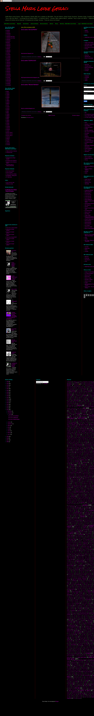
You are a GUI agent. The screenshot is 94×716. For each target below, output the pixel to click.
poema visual (79, 620)
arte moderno (78, 412)
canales (74, 432)
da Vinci (82, 466)
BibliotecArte (73, 427)
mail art (88, 570)
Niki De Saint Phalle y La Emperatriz (77, 600)
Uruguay (68, 681)
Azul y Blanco (87, 125)
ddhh (69, 467)
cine (85, 447)
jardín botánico (77, 548)
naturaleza (81, 598)
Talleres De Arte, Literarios (11, 151)
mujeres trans (81, 594)
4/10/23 (7, 124)
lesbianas (91, 560)
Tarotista (68, 665)
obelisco (68, 605)
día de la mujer (91, 471)
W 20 (88, 695)
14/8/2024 (8, 62)
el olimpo (79, 487)
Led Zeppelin (87, 559)
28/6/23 (7, 103)
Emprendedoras (85, 492)
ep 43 (76, 503)
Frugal (86, 282)
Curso (69, 466)
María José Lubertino (84, 575)
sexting (90, 649)
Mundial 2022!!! (70, 595)
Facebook (87, 77)
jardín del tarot (83, 548)
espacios (72, 510)
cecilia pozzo (86, 436)
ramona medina (70, 633)
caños (78, 432)
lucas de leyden (86, 568)
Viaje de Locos (88, 182)
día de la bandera (79, 471)
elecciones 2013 (88, 487)
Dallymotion (87, 248)
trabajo (74, 674)
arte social (73, 413)
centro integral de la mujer (74, 442)
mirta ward (70, 585)
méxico (68, 583)
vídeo (88, 684)
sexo (82, 649)
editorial (83, 483)
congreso (75, 456)
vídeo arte (68, 685)
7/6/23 (7, 99)
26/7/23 (7, 109)
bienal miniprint (78, 427)
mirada (90, 584)
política (71, 621)
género (78, 533)
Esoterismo (81, 509)
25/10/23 (8, 129)
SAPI (75, 645)
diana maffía (77, 476)
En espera (87, 133)
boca (69, 428)
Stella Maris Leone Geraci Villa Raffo (85, 659)
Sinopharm (69, 653)
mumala (85, 594)
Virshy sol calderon (88, 693)
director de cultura (75, 481)
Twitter (86, 78)
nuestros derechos (79, 604)
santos (91, 644)
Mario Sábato (85, 576)
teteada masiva (78, 666)
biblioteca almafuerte (85, 424)
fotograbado (86, 525)
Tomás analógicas (88, 148)
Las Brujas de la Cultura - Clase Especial (82, 558)
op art (77, 608)
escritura (73, 506)
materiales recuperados (81, 578)
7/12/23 (7, 141)
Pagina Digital (87, 215)
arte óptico (84, 412)
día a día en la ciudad (71, 471)
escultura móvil (70, 509)
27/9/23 (7, 123)
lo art (89, 565)
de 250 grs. (73, 467)
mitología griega (89, 585)
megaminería (84, 580)
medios (89, 579)
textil (82, 666)
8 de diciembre (72, 390)
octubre (9, 422)
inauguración (85, 543)
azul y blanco (86, 422)
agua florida (84, 396)
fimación (92, 521)
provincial (78, 628)
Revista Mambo (88, 220)
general (71, 533)
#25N (70, 382)
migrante (82, 584)
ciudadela (76, 448)
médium (79, 580)
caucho (74, 436)
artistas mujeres (78, 419)
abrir (83, 391)
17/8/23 (7, 114)
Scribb (86, 238)
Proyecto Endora (84, 628)
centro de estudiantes (83, 441)
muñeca (91, 595)
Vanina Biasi (81, 681)
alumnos (69, 400)
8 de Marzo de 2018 (85, 390)
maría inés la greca (76, 575)
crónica (79, 462)
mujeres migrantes (75, 594)
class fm (79, 449)
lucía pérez (92, 568)
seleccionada (69, 648)
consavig (82, 458)
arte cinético (73, 409)
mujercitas (83, 590)
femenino (77, 516)
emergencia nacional (71, 492)
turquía (79, 676)
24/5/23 (7, 92)
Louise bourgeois (79, 568)
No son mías (87, 180)
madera (90, 569)
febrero (9, 432)
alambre (77, 397)
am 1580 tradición (75, 400)
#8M (76, 382)
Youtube (86, 251)
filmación (82, 521)
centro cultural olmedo (83, 439)
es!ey (83, 503)
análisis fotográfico (70, 401)
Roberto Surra (87, 640)
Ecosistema (78, 483)
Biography (87, 427)
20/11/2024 (8, 80)
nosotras (77, 603)
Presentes (73, 624)
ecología (68, 483)
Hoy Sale (77, 540)
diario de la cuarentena (88, 476)
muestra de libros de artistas (82, 589)
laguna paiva (70, 555)
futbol (88, 531)
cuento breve (74, 463)
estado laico (82, 511)
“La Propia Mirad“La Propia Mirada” (87, 381)
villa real (79, 689)
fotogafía (72, 525)
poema (74, 620)
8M (90, 390)
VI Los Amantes (80, 683)
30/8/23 (7, 117)
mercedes (91, 580)
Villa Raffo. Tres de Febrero (72, 689)
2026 (8, 381)
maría (76, 574)
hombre (79, 539)
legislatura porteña (79, 560)
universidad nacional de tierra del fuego (74, 679)
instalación (68, 545)
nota (90, 603)
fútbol (91, 531)
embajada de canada (70, 491)
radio (77, 630)
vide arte (81, 684)
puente (82, 629)
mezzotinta (73, 583)
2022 (8, 388)
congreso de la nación (81, 456)
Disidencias (85, 481)
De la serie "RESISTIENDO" (30, 84)
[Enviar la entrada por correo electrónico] (44, 56)
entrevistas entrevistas (70, 503)
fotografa (91, 525)
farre (72, 516)
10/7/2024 (8, 54)
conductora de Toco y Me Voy (76, 454)
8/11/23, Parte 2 (9, 133)
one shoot (69, 608)
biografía (83, 427)
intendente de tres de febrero (87, 545)
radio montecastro (77, 631)
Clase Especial (89, 448)
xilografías (69, 698)
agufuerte (68, 397)
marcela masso (83, 573)
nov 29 (10, 414)
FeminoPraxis (87, 193)
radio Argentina (82, 630)
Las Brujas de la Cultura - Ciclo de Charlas (14, 365)
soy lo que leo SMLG (77, 655)
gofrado (77, 534)
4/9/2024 (8, 66)
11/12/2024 (8, 85)
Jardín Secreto (88, 179)
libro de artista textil (70, 563)
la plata (77, 554)
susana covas (73, 661)
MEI (87, 580)
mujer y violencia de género (76, 590)
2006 (8, 441)
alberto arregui (82, 397)
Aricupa (82, 406)
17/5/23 (7, 94)
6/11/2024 (8, 77)
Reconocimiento (69, 635)
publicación (69, 629)
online (73, 608)
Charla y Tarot (79, 443)
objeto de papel (77, 605)
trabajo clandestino (80, 674)
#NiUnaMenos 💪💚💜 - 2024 (79, 384)
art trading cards (78, 408)
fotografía (91, 526)
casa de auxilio (90, 433)
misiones (74, 585)
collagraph (68, 452)
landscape (80, 555)
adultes (73, 396)
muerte (88, 588)
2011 (8, 407)
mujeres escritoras (79, 593)
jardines (81, 549)
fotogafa (68, 525)
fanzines (68, 516)
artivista (92, 419)
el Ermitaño (88, 486)
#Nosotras (69, 385)
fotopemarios (75, 529)
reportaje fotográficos (80, 638)
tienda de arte (90, 666)
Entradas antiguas (76, 115)
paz (89, 615)
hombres (83, 539)
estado (76, 511)
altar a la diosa (90, 399)
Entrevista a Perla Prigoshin (86, 501)
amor (87, 400)
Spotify (86, 30)
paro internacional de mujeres (83, 613)
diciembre (10, 411)
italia (72, 548)
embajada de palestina (79, 491)
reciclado (73, 634)
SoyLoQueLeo (84, 655)
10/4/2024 (8, 39)
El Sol (84, 487)
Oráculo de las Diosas (70, 609)
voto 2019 (75, 695)
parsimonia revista (75, 614)
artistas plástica (86, 419)
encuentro (69, 493)
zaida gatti (78, 698)
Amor (86, 122)
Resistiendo (87, 146)
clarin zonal (82, 448)
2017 (8, 397)
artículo (77, 415)
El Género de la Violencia (11, 160)
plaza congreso (87, 619)
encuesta (75, 494)
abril (9, 429)
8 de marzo (79, 390)
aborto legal (73, 391)
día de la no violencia (75, 472)
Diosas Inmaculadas (89, 58)
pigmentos (87, 618)
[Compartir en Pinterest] (51, 56)
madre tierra (69, 570)
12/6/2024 (8, 47)
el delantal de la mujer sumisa (78, 486)
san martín (91, 643)
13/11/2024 (8, 79)
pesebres (76, 618)
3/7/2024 (8, 53)
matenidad (74, 578)
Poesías (86, 171)
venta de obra (70, 683)
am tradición (83, 400)
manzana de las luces (70, 573)
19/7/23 (7, 108)
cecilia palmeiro (79, 436)
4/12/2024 (8, 83)
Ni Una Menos (89, 599)
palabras (87, 609)
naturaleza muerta (88, 598)
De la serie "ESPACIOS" (28, 60)
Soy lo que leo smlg (10, 182)
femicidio (83, 516)
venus (76, 683)
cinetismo (89, 447)
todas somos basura (86, 671)
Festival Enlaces (79, 520)
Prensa (56, 23)
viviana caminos (73, 694)
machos (86, 569)
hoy (74, 540)
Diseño (81, 481)
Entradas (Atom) (30, 117)
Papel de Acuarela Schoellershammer (87, 610)
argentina (79, 405)
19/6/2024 (8, 50)
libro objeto (73, 564)
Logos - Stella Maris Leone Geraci (85, 23)
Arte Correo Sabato (10, 170)
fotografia (84, 526)
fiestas (79, 521)
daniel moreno (86, 466)
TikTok (86, 80)
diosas (68, 478)
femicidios (89, 516)
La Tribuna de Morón (89, 273)
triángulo (75, 676)
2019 (8, 393)
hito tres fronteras (87, 538)
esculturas (76, 509)
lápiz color (91, 555)
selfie (73, 648)
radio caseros (88, 630)
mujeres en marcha (70, 593)
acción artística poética (84, 392)
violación (89, 689)
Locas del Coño (88, 194)
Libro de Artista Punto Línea (14, 341)
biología (92, 427)
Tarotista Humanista (76, 665)
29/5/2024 (8, 45)
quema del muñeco (70, 630)
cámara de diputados (88, 429)
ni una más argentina (81, 599)
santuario (72, 645)
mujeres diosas (91, 591)
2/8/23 (7, 111)
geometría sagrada (84, 533)
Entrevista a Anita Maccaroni (71, 497)
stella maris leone (82, 657)
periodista (68, 618)
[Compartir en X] (49, 56)
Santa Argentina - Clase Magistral (83, 644)
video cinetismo (74, 685)
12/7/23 (7, 106)
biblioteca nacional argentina (81, 426)
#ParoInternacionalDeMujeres (89, 385)
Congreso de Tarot (70, 457)
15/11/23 (8, 137)
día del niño (86, 473)
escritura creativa (79, 506)
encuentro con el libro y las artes (78, 493)
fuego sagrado (85, 530)
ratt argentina (90, 633)
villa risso (84, 689)
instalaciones (74, 545)
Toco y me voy (84, 667)
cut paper (73, 466)
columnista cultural (79, 452)
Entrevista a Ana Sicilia (80, 496)
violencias (68, 693)
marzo (9, 430)
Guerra (90, 535)
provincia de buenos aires (71, 628)
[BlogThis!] (47, 56)
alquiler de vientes (81, 399)
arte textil (78, 413)
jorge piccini (86, 549)
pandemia (73, 610)
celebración (69, 437)
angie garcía (86, 401)
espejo (86, 510)
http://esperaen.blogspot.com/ (27, 53)
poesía (83, 620)
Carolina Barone (78, 433)
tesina (73, 666)
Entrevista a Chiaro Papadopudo (83, 497)
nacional (76, 598)
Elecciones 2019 (72, 488)
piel (83, 618)
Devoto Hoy (87, 276)
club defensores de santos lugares (78, 451)
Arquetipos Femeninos (70, 408)
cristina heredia (74, 462)
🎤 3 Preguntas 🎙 (14, 301)
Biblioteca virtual (9, 183)
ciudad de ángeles (70, 448)
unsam (80, 680)
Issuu (86, 237)
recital (86, 634)
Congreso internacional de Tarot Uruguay (73, 458)
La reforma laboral (14, 353)
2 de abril (86, 386)
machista (81, 569)
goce (73, 534)
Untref (87, 680)
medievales (90, 578)
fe (74, 516)
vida (72, 684)
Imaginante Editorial (89, 190)
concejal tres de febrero (78, 453)
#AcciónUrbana (81, 382)
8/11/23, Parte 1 (9, 132)
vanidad (76, 681)
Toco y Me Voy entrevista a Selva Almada (86, 670)
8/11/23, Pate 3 (9, 135)
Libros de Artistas (34, 23)
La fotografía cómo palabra (88, 553)
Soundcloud (87, 259)
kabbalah (82, 550)
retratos (69, 639)
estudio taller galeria (78, 512)
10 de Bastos (82, 386)
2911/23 (8, 138)
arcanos (74, 405)
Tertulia (69, 666)
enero (9, 434)
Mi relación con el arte (88, 583)
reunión (74, 639)
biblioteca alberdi (75, 424)
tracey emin (86, 674)
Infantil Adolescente (70, 544)
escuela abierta (89, 506)
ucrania (83, 676)
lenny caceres (87, 560)
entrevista (73, 496)
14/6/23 (7, 100)
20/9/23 (7, 121)
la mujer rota (73, 554)
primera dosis (78, 624)
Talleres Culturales (74, 664)
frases (69, 530)
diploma (81, 478)
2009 (8, 436)
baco (90, 422)
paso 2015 (73, 615)
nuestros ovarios (86, 604)
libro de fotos (84, 563)
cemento (73, 437)
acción (71, 392)
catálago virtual (88, 434)
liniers (77, 565)
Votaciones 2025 (69, 695)
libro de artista (81, 561)
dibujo (75, 477)
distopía (89, 481)
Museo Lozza (87, 212)
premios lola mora (87, 623)
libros (87, 564)
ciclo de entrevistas (78, 444)
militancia (86, 584)
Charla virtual (73, 443)
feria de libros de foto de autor (75, 519)
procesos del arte (72, 625)
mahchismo (77, 570)
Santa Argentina (74, 644)
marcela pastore (89, 573)
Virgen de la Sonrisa (74, 693)
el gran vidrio (75, 487)
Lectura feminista (81, 559)
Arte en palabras (88, 156)
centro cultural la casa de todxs (73, 439)
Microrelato (72, 584)
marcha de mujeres (71, 574)
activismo (80, 395)
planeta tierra (75, 619)
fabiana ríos (77, 515)
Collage (86, 128)
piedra (81, 618)
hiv (92, 538)
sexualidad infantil (71, 650)
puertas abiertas (87, 629)
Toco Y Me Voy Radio (84, 669)
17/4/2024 (8, 34)
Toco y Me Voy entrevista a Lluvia (73, 670)
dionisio (90, 477)
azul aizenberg (80, 422)
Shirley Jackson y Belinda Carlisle (86, 650)
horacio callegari (69, 540)
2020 (8, 392)
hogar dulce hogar (72, 539)
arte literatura (72, 412)
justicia (77, 550)
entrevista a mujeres (77, 501)
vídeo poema (86, 685)
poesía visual (90, 620)
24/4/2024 (8, 41)
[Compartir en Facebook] (50, 56)
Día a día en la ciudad (89, 131)
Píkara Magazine (88, 199)
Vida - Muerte (87, 149)
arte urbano (84, 413)
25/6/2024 (8, 51)
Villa (68, 688)
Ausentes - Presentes (89, 124)
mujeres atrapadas (75, 591)
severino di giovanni (77, 649)
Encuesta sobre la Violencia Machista (10, 165)
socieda (83, 653)
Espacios (87, 136)
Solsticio (84, 654)
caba (90, 428)
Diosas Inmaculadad (89, 67)
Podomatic (87, 258)
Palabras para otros (89, 158)
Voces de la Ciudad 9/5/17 (11, 237)
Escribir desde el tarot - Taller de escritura (14, 277)
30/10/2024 (8, 75)
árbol (76, 404)
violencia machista (76, 691)
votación (88, 694)
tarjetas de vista (81, 664)
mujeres (88, 590)
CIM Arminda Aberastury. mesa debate (78, 447)
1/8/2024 (8, 60)
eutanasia (81, 514)
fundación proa (82, 531)
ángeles (81, 401)
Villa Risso (87, 151)
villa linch (72, 688)
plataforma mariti (81, 619)
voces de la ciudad (81, 694)
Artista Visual (81, 418)
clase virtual (74, 449)
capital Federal (82, 432)
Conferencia (85, 454)
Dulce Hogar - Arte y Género (86, 482)
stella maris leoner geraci (78, 660)
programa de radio (75, 626)
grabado (81, 534)
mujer (68, 590)
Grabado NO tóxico (88, 534)
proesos (79, 625)
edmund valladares (89, 483)
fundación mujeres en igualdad (72, 531)
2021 (8, 390)
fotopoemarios (80, 529)
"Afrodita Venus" (88, 66)
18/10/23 (8, 127)
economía (73, 483)
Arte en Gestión (9, 172)
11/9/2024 (8, 68)
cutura (78, 466)
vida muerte (76, 684)
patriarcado (85, 615)
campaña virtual (69, 432)
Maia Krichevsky (82, 570)
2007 (8, 439)
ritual (75, 640)
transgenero (76, 675)
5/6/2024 (8, 48)
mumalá (89, 594)
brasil (76, 428)
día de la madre (85, 471)
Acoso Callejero (86, 394)
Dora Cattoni (69, 482)
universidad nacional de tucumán (72, 680)
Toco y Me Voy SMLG (89, 115)
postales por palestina (75, 623)
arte (84, 408)
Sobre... (86, 172)
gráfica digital (70, 535)
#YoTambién (77, 386)
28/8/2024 (8, 65)
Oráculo (85, 608)
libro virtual (83, 564)
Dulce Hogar (78, 482)
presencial (68, 624)
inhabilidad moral (80, 544)
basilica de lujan (85, 423)
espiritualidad (91, 510)
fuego (80, 530)
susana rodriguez (86, 661)
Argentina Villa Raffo (71, 406)
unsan (83, 680)
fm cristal (73, 524)
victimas (90, 683)
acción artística (76, 392)
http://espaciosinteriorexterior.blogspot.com (30, 77)
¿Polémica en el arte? (76, 381)
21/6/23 (7, 102)
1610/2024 (8, 74)
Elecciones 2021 (78, 488)
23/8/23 (7, 115)
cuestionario (89, 463)
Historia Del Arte (70, 538)
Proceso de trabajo (88, 624)
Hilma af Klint (14, 289)
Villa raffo (77, 688)
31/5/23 (7, 97)
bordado (72, 428)
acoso (75, 394)
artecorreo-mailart (88, 226)
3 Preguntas (84, 389)
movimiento (78, 588)
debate (68, 468)
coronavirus (77, 461)
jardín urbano (76, 549)
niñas (88, 600)
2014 (8, 402)
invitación (68, 548)
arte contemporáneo (80, 409)
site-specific (78, 653)
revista (77, 639)
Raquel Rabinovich (84, 633)
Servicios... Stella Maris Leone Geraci (68, 23)
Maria (86, 143)
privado (83, 624)
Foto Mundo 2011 (88, 210)
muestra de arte (71, 589)
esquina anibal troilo (70, 511)
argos (78, 406)
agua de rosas (78, 396)
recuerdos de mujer (83, 635)
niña (85, 600)
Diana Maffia (72, 476)
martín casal (69, 578)
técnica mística (86, 665)
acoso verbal (75, 395)
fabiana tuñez (82, 515)
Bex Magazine (88, 205)
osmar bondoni (78, 609)
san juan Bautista (79, 643)
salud (69, 643)
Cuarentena (84, 462)
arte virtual (91, 408)
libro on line (78, 564)
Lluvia (86, 565)
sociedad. (80, 654)
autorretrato (74, 422)
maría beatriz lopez (82, 574)
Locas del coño (88, 196)
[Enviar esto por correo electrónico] (46, 56)
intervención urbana (85, 546)
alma (76, 399)
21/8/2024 (8, 63)
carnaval (68, 433)
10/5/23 (7, 95)
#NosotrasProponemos (77, 385)
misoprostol (79, 585)
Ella (85, 112)
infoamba (75, 544)
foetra (81, 524)
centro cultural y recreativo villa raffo (73, 441)
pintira (91, 618)
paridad (73, 613)
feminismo (69, 517)
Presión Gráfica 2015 (89, 219)
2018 (8, 395)
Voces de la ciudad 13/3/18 (11, 227)
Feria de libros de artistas (11, 173)
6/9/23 (7, 118)
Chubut (89, 443)
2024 (8, 385)
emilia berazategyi (78, 492)
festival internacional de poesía (71, 521)
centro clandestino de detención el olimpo (86, 437)
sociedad (88, 653)
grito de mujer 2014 (85, 535)
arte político (89, 412)
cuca (90, 462)
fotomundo (69, 529)
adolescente (69, 396)
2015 (8, 400)
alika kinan (72, 399)
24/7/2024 (8, 57)
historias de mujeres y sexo (79, 538)
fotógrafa (69, 526)
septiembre (10, 423)
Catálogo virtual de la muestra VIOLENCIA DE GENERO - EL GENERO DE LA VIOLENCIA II (11, 315)
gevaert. (90, 533)
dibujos (79, 477)
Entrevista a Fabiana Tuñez (74, 498)
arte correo (87, 409)
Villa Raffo (87, 183)
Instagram (87, 75)
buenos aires (84, 428)
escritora (85, 505)
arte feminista (83, 410)
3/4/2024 (8, 31)
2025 (8, 383)
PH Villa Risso (9, 177)
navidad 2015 (69, 599)
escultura (87, 507)
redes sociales (90, 635)
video (85, 684)
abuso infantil (87, 391)
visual (68, 694)
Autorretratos (26, 23)
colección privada (88, 451)
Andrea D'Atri (76, 401)
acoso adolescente (80, 394)
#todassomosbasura (70, 386)
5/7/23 (7, 105)
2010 (8, 409)
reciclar (82, 634)
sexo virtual (86, 649)
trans (71, 675)
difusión (83, 477)
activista (84, 395)
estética (87, 511)
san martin (86, 643)
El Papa (86, 48)
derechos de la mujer (84, 468)
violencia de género (85, 690)
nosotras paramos (84, 603)
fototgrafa (86, 529)
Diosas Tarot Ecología (74, 478)
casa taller (73, 434)
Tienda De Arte (9, 152)
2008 (8, 438)
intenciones (80, 545)
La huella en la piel (89, 142)
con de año (70, 453)
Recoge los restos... (89, 45)
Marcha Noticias (88, 191)
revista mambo (70, 640)
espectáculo (81, 510)
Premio (81, 623)
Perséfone (87, 69)
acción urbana (69, 394)
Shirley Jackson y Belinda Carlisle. (14, 264)
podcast (69, 620)
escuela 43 (84, 506)
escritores (68, 506)
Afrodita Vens (87, 56)
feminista (75, 517)
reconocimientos (76, 635)
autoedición (68, 422)
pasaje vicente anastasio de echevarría (86, 614)
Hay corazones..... (88, 139)
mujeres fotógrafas (88, 593)
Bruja (79, 428)
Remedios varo (73, 638)
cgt (83, 442)
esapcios (86, 503)
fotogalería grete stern (79, 525)
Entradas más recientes (26, 115)
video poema (80, 685)
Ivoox (86, 261)
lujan (72, 569)
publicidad (74, 629)
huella (90, 540)
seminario (82, 648)
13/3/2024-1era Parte (10, 37)
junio (9, 427)
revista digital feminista (83, 639)
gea (67, 533)
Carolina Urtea (84, 433)
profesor (83, 625)
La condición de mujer (89, 114)
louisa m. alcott (72, 568)
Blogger (57, 701)
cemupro (77, 437)
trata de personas (86, 675)
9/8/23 (7, 112)
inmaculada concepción (88, 544)
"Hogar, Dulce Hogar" (89, 42)
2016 (8, 399)
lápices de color (86, 555)
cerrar (81, 442)
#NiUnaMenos (69, 384)
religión (68, 638)
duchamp (73, 482)
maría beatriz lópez (89, 574)
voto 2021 (79, 695)
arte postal (68, 413)
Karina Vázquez (87, 550)
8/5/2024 (8, 42)
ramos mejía (76, 633)
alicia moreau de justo (89, 397)
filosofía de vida (87, 521)
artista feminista (83, 417)
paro (76, 613)
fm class (69, 524)
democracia (73, 468)
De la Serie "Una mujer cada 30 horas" (82, 467)
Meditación (75, 580)
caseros (78, 434)
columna (73, 452)
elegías (90, 488)
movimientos (83, 588)
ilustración (79, 543)
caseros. (83, 434)
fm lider (78, 524)
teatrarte (81, 665)
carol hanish (73, 433)
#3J (73, 382)
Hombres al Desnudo (89, 140)
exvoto (72, 515)
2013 (8, 404)
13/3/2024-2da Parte (10, 36)
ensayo (83, 494)
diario (81, 476)
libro (76, 561)
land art (74, 555)
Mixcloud (87, 256)
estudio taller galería (88, 512)
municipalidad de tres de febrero (83, 595)
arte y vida (76, 414)
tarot (86, 664)
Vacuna (72, 681)
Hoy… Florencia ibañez (84, 540)
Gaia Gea (87, 55)
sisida (74, 653)
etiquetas (77, 514)
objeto (72, 605)
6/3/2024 (8, 30)
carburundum (88, 432)
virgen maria (81, 693)
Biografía (19, 23)
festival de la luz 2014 (71, 520)
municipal (75, 595)
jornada (91, 549)
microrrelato (77, 584)
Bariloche (80, 423)
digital (87, 477)
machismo (77, 569)
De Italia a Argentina (89, 130)
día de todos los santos (79, 473)
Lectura (76, 559)
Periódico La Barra (88, 279)
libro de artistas (77, 563)
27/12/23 (8, 144)
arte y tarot (70, 414)
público (78, 629)
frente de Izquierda (75, 530)
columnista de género (87, 452)
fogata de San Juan (87, 524)
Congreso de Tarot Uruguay (78, 457)
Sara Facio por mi (86, 645)
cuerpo (79, 463)
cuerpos (84, 463)
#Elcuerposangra (87, 382)
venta (89, 681)
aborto (68, 391)
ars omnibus (87, 225)
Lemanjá (86, 70)
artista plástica (70, 418)
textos (85, 666)
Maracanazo (77, 573)
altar (86, 399)
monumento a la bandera (71, 588)
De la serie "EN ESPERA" (29, 29)
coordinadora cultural (83, 459)
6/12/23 (7, 140)
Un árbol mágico (88, 676)
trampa (68, 675)
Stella (75, 657)
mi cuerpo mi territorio (79, 583)
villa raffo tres (85, 688)
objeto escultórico (83, 605)
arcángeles (70, 405)
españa (77, 510)
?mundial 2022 (69, 381)
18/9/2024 (8, 69)
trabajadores (70, 674)
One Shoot (87, 213)
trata (80, 675)
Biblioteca (68, 424)
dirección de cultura (75, 479)
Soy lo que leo (69, 655)
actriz (89, 395)
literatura (81, 565)
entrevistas (82, 502)
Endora (86, 134)
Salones (51, 23)
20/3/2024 (8, 33)
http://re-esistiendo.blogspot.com (28, 108)
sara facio (79, 645)
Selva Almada (77, 648)
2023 (8, 386)
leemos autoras (72, 560)
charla (86, 442)
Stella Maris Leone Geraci (36, 8)
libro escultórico (90, 563)
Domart (86, 206)
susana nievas (79, 661)
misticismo (83, 585)
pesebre (72, 618)
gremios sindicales (77, 535)
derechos (78, 468)
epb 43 (79, 503)
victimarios (85, 683)
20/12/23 (8, 143)
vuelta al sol (84, 695)
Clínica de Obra (69, 451)
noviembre (10, 412)
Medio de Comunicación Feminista (79, 579)
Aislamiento (73, 397)
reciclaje (78, 634)
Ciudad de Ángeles (89, 127)
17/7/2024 (8, 56)
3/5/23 (7, 91)
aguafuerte (88, 396)
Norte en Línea (88, 278)
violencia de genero (73, 690)
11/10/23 (8, 126)
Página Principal (51, 115)
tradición (90, 674)
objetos (88, 605)
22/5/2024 (8, 44)
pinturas (70, 619)
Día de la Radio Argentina (85, 472)
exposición (86, 514)
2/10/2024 (8, 72)
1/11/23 (7, 130)
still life (87, 660)
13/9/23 (7, 120)
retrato (86, 638)
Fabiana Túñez (89, 515)
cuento (69, 463)
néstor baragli (74, 599)
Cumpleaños (83, 464)
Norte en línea (88, 275)
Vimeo (86, 249)
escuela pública (76, 507)
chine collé (84, 443)
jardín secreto (90, 548)
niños (91, 600)
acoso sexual (69, 395)
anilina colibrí (91, 401)
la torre (88, 554)
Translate (45, 383)
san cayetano (73, 643)
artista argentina (73, 417)
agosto (9, 425)
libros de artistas (70, 565)
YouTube (87, 31)
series (72, 649)
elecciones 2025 (85, 488)
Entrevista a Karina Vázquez (84, 498)
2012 (8, 406)
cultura (72, 464)
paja (83, 609)
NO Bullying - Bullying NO (11, 175)
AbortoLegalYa (79, 391)
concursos (68, 454)
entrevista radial (75, 502)
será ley (68, 649)
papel (78, 610)
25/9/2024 (8, 71)
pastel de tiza (79, 615)
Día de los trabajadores (70, 473)
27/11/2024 (8, 82)
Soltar (88, 654)
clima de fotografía (86, 449)
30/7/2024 (8, 59)
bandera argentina (73, 423)
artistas (73, 419)
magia (73, 570)
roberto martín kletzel (80, 640)
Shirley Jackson (77, 650)
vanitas (85, 681)
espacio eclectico (88, 509)
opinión (80, 608)
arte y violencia (83, 414)
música (72, 598)
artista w (68, 419)
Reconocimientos (44, 23)
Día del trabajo (91, 473)
